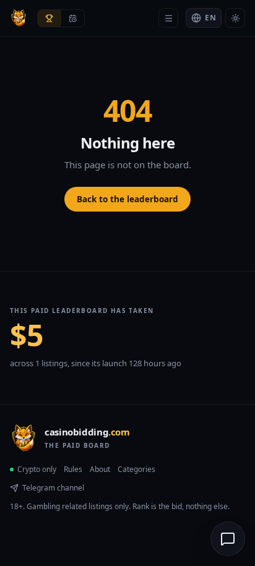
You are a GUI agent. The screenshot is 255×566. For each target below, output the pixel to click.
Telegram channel (53, 487)
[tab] (49, 18)
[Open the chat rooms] (227, 538)
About (100, 469)
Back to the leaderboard (127, 199)
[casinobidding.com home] (18, 18)
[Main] (168, 18)
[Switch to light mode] (235, 18)
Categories (136, 469)
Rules (73, 469)
